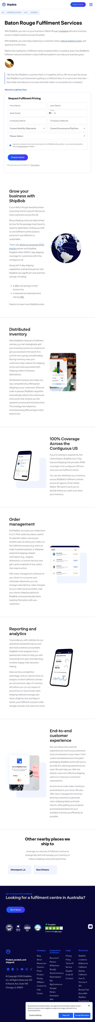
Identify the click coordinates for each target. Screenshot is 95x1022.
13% (17, 285)
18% (22, 297)
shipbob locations (14, 12)
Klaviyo (53, 992)
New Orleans (42, 869)
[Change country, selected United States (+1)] (50, 113)
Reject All (65, 1015)
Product (40, 974)
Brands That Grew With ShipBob (84, 993)
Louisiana (63, 31)
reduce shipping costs (70, 41)
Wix (51, 980)
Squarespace (55, 977)
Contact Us (41, 986)
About (39, 959)
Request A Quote (78, 4)
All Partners (54, 965)
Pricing (40, 978)
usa (25, 12)
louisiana (34, 12)
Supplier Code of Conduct (69, 974)
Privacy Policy (22, 146)
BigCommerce (56, 984)
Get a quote (15, 910)
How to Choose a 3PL (83, 982)
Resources (41, 963)
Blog (39, 956)
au (3, 12)
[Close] (89, 1005)
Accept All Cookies (82, 1015)
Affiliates (40, 982)
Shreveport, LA (18, 869)
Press (39, 971)
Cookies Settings (35, 1015)
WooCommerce (56, 973)
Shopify (53, 969)
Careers (40, 967)
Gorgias (53, 988)
